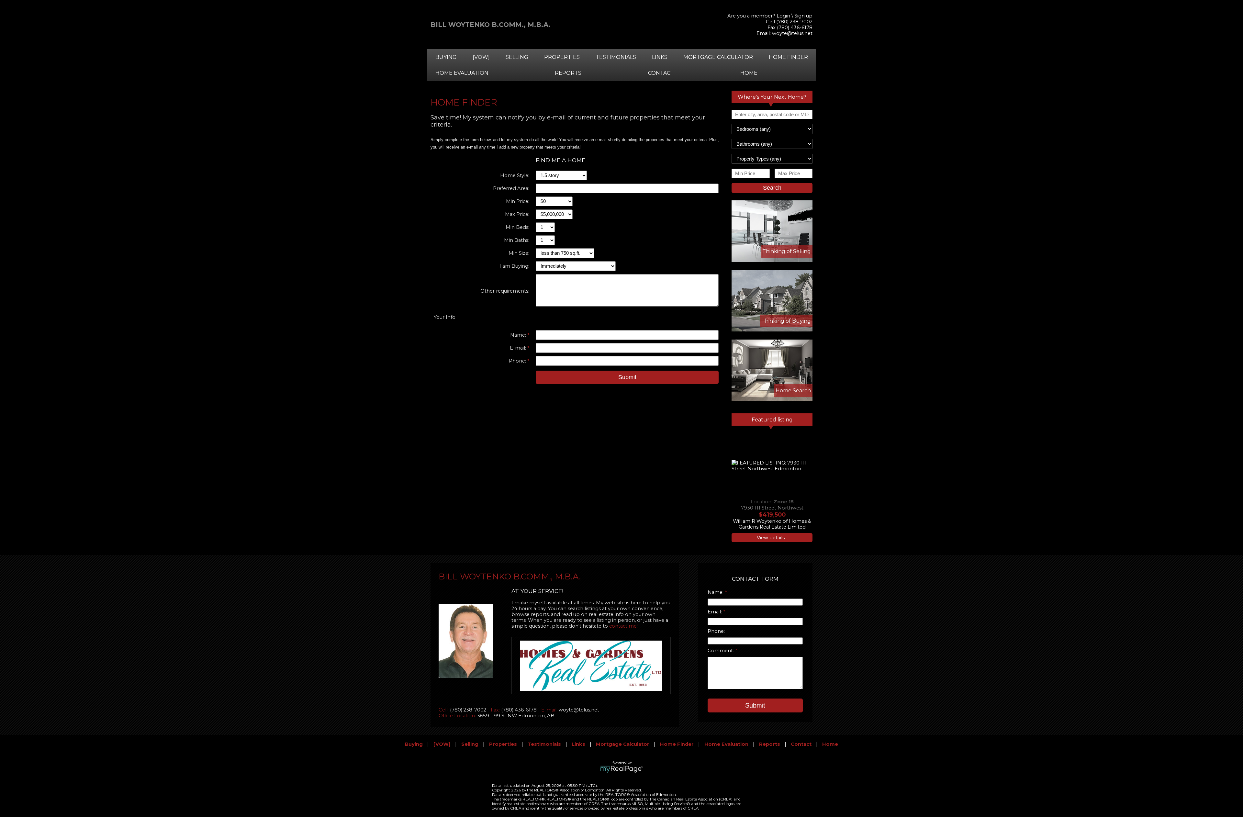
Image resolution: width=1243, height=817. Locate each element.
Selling (517, 57)
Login (783, 16)
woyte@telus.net (792, 33)
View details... (772, 538)
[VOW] (481, 57)
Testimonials (616, 57)
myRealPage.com (622, 769)
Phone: (518, 361)
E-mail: (518, 348)
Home (748, 73)
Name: (518, 335)
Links (659, 57)
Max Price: (517, 214)
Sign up (803, 16)
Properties (562, 57)
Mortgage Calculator (718, 57)
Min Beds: (517, 227)
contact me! (623, 626)
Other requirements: (504, 291)
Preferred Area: (511, 188)
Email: (715, 612)
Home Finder (788, 57)
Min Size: (519, 253)
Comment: (721, 651)
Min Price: (517, 201)
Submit (627, 377)
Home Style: (514, 175)
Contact (661, 73)
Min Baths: (516, 240)
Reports (568, 73)
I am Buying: (514, 266)
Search (772, 188)
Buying (446, 57)
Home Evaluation (461, 73)
